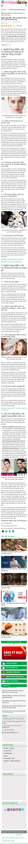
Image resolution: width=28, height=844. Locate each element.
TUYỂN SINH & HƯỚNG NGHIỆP (16, 9)
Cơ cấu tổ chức (8, 751)
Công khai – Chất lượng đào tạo (12, 761)
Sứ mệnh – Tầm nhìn (9, 748)
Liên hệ (5, 756)
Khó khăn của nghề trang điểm (14, 259)
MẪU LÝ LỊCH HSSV (12, 681)
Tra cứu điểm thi (11, 667)
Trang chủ (3, 9)
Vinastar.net (19, 835)
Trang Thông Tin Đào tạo (15, 676)
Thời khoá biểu (11, 663)
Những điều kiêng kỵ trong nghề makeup (11, 261)
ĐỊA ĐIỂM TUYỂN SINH (13, 672)
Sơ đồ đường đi (8, 753)
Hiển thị (8, 44)
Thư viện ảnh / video (9, 758)
